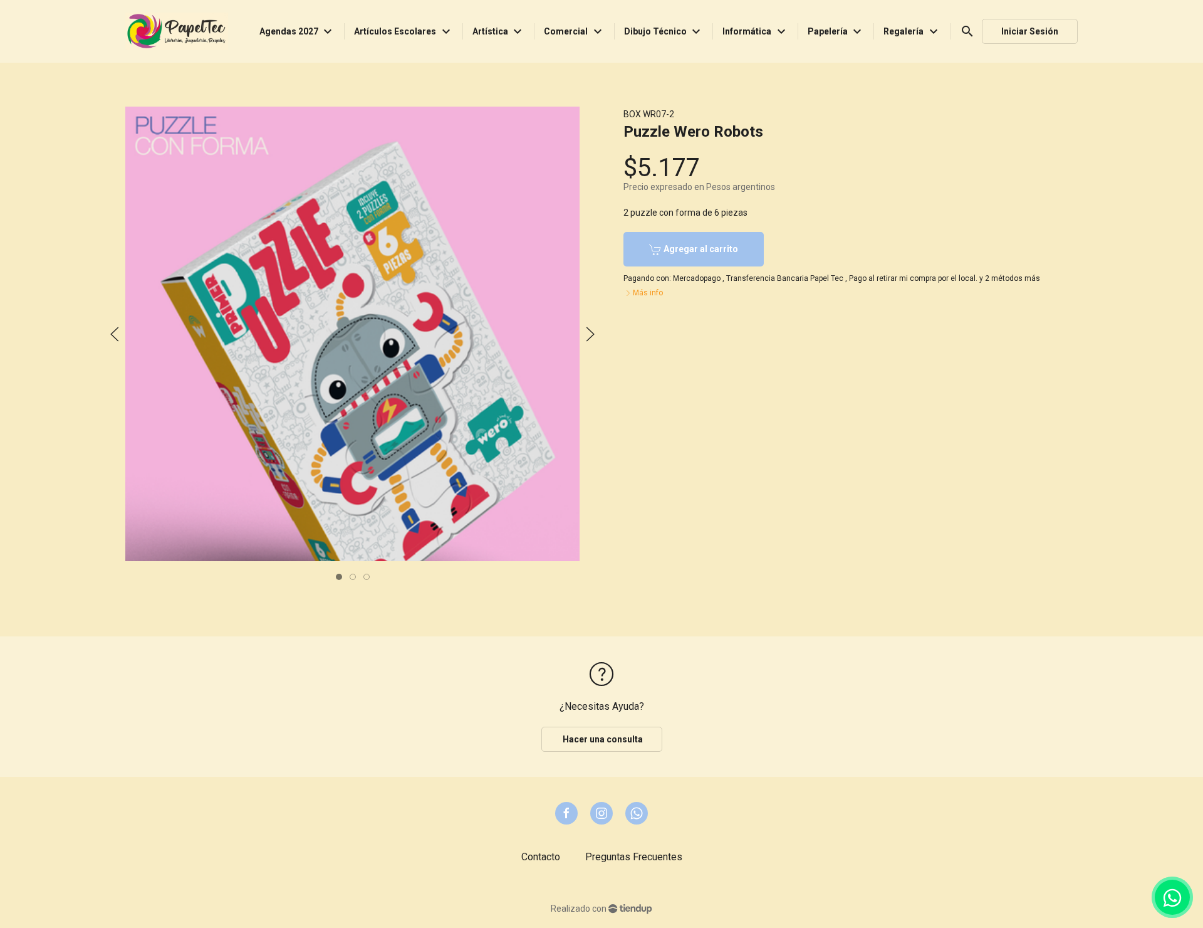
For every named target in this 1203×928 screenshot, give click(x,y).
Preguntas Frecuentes (633, 857)
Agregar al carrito (700, 249)
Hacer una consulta (602, 739)
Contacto (540, 857)
